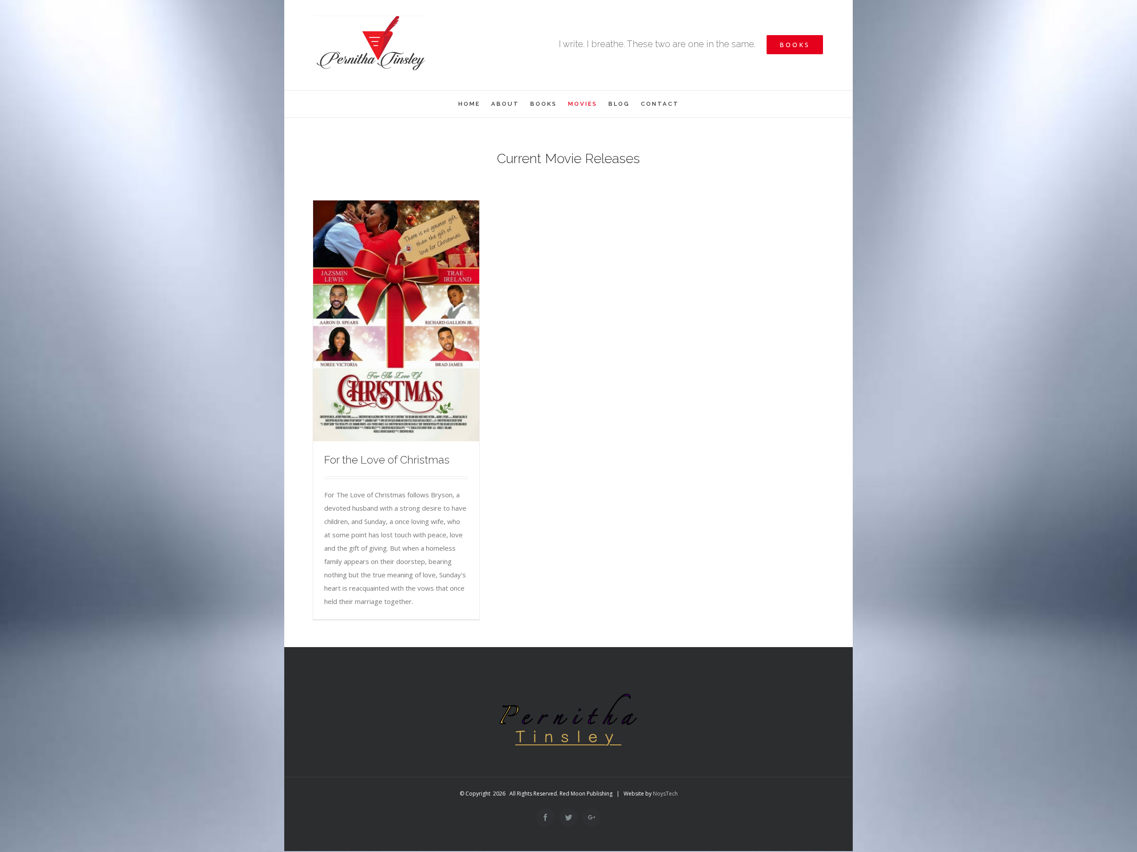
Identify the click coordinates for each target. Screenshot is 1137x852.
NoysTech (665, 793)
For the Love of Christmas (386, 459)
